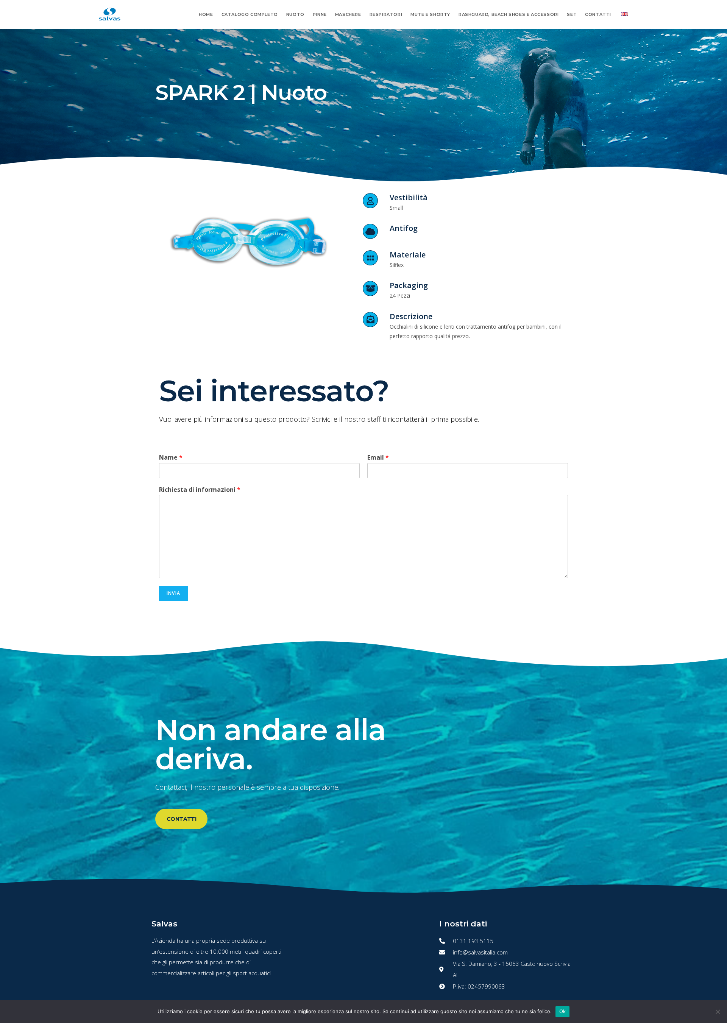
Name (171, 458)
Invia (173, 593)
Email (378, 458)
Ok (562, 1011)
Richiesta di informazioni (199, 490)
